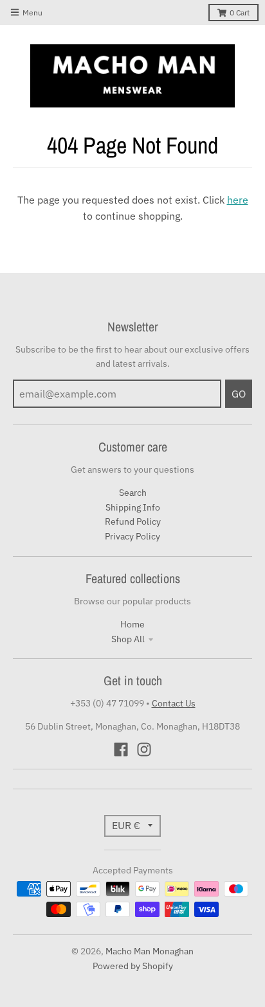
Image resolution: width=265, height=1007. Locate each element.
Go (239, 393)
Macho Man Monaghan (149, 951)
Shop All (128, 639)
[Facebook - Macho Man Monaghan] (121, 749)
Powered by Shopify (133, 966)
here (237, 199)
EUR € (126, 825)
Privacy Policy (132, 536)
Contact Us (174, 703)
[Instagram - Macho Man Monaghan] (144, 749)
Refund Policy (133, 521)
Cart (240, 12)
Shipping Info (132, 507)
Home (132, 624)
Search (133, 492)
